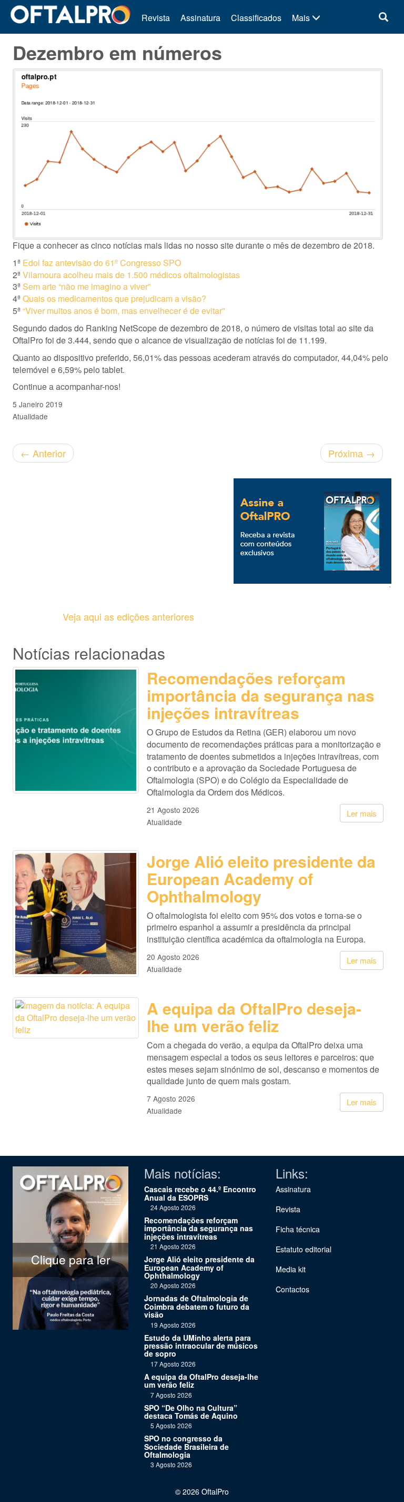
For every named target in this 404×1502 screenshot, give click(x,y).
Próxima (351, 453)
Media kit (291, 1269)
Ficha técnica (298, 1229)
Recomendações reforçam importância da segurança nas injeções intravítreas (261, 695)
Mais (302, 18)
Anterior (43, 453)
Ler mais (362, 813)
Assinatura (200, 18)
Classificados (256, 18)
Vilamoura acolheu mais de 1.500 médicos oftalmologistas (131, 275)
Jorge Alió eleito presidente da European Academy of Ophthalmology (261, 878)
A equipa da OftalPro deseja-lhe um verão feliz (254, 1017)
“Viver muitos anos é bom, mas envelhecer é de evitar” (124, 311)
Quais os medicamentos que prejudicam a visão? (114, 298)
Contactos (292, 1289)
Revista (156, 18)
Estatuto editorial (303, 1249)
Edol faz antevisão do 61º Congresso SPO (102, 263)
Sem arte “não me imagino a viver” (86, 286)
